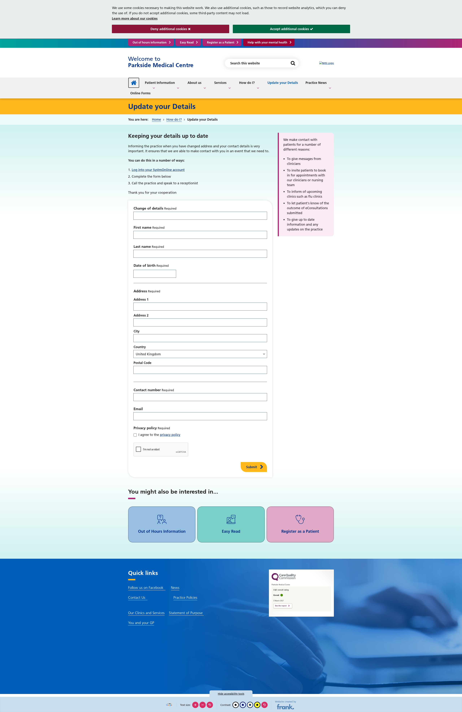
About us (194, 83)
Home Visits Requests (301, 84)
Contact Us (137, 597)
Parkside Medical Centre (160, 62)
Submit (251, 467)
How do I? (247, 83)
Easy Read (187, 42)
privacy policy (170, 435)
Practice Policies (185, 597)
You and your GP (141, 623)
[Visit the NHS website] (326, 63)
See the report (281, 606)
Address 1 (141, 299)
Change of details (148, 208)
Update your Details (282, 83)
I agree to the (159, 435)
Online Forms (140, 93)
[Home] (133, 83)
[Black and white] (235, 705)
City (137, 331)
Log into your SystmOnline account (158, 170)
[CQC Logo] (284, 579)
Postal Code (142, 363)
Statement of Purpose (186, 613)
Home (156, 119)
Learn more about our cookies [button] (135, 18)
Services (220, 83)
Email (138, 409)
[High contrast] (257, 705)
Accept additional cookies (271, 29)
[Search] (293, 63)
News (175, 587)
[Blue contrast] (243, 705)
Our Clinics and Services (146, 613)
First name (142, 227)
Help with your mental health (267, 42)
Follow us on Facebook (146, 587)
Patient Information (160, 83)
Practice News (316, 83)
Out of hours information (150, 42)
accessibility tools (231, 693)
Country (140, 347)
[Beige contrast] (250, 705)
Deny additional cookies (150, 29)
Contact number (147, 390)
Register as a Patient (220, 42)
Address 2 (141, 315)
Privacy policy (145, 428)
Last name (142, 246)
